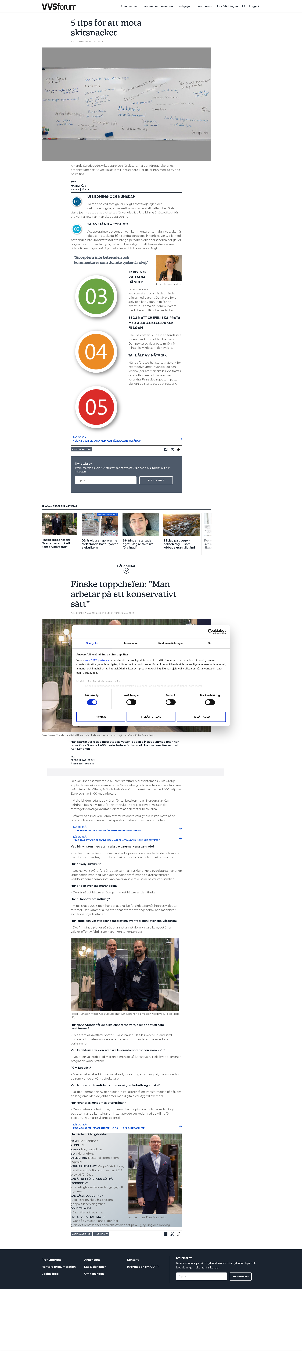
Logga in (255, 6)
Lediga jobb (185, 6)
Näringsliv (101, 1234)
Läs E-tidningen (227, 6)
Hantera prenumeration (157, 6)
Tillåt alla (201, 716)
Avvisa (101, 716)
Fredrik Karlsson (83, 760)
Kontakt (133, 1259)
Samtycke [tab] (92, 642)
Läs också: (107, 439)
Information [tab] (131, 642)
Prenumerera (129, 6)
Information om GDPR (143, 1266)
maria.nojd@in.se (80, 189)
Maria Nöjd (78, 185)
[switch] (131, 702)
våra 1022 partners (97, 659)
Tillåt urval (151, 716)
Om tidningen (94, 1273)
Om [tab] (210, 642)
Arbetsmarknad (81, 449)
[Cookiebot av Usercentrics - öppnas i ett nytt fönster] (210, 631)
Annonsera (205, 6)
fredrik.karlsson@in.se (82, 763)
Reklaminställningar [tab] (170, 642)
